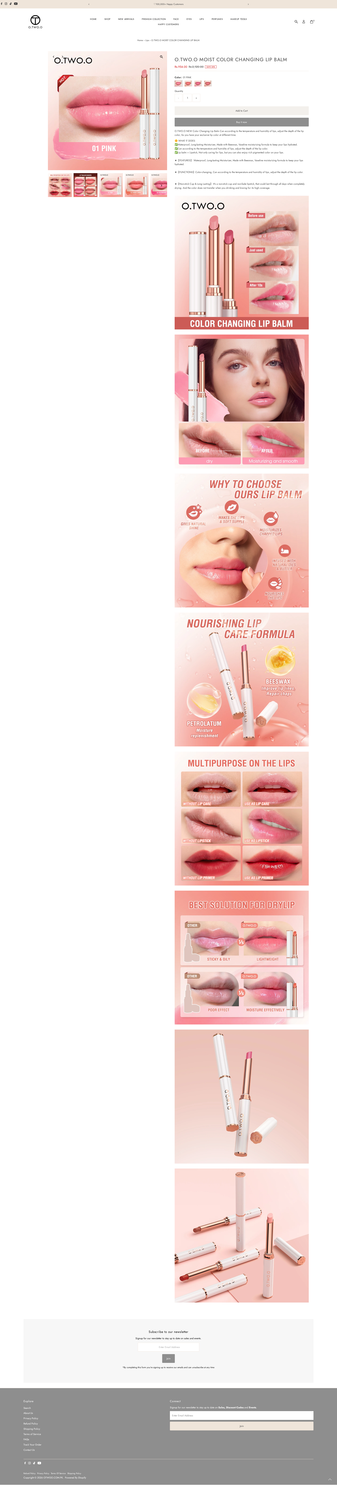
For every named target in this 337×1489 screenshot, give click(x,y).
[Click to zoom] (161, 57)
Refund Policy (31, 1423)
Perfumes (217, 19)
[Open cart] (311, 21)
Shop (107, 19)
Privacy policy (43, 1473)
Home (93, 19)
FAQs (26, 1439)
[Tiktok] (10, 4)
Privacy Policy (31, 1418)
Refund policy (29, 1473)
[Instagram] (6, 4)
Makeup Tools (238, 19)
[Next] (248, 4)
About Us (28, 1413)
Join (168, 1358)
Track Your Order (32, 1444)
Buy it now (241, 122)
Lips (202, 19)
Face (176, 19)
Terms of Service (32, 1434)
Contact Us (29, 1450)
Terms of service (58, 1473)
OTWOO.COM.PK (53, 1477)
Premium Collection (154, 19)
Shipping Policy (32, 1429)
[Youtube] (15, 4)
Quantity (179, 91)
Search (27, 1408)
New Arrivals (126, 19)
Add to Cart (242, 110)
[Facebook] (1, 4)
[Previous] (89, 4)
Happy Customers (168, 24)
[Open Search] (296, 21)
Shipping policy (74, 1473)
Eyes (189, 19)
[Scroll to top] (329, 1479)
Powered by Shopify (75, 1477)
